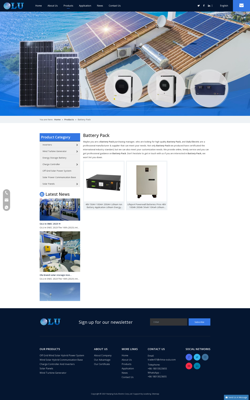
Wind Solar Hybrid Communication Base (61, 359)
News (100, 5)
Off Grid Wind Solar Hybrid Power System (62, 355)
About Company (103, 355)
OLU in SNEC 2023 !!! (50, 219)
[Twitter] (198, 5)
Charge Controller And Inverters (57, 364)
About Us (53, 5)
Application (85, 5)
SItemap (155, 393)
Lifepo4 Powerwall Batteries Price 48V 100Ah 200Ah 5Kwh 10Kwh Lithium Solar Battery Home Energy (146, 206)
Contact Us (115, 5)
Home (38, 5)
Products (68, 5)
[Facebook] (204, 5)
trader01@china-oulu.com (162, 359)
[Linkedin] (209, 5)
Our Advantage (102, 359)
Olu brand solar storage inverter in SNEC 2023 (56, 270)
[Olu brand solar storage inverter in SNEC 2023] (60, 266)
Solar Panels (46, 368)
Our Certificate (102, 364)
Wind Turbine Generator (53, 372)
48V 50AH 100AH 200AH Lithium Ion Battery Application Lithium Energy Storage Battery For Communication (104, 206)
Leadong (147, 393)
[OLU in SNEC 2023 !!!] (60, 215)
